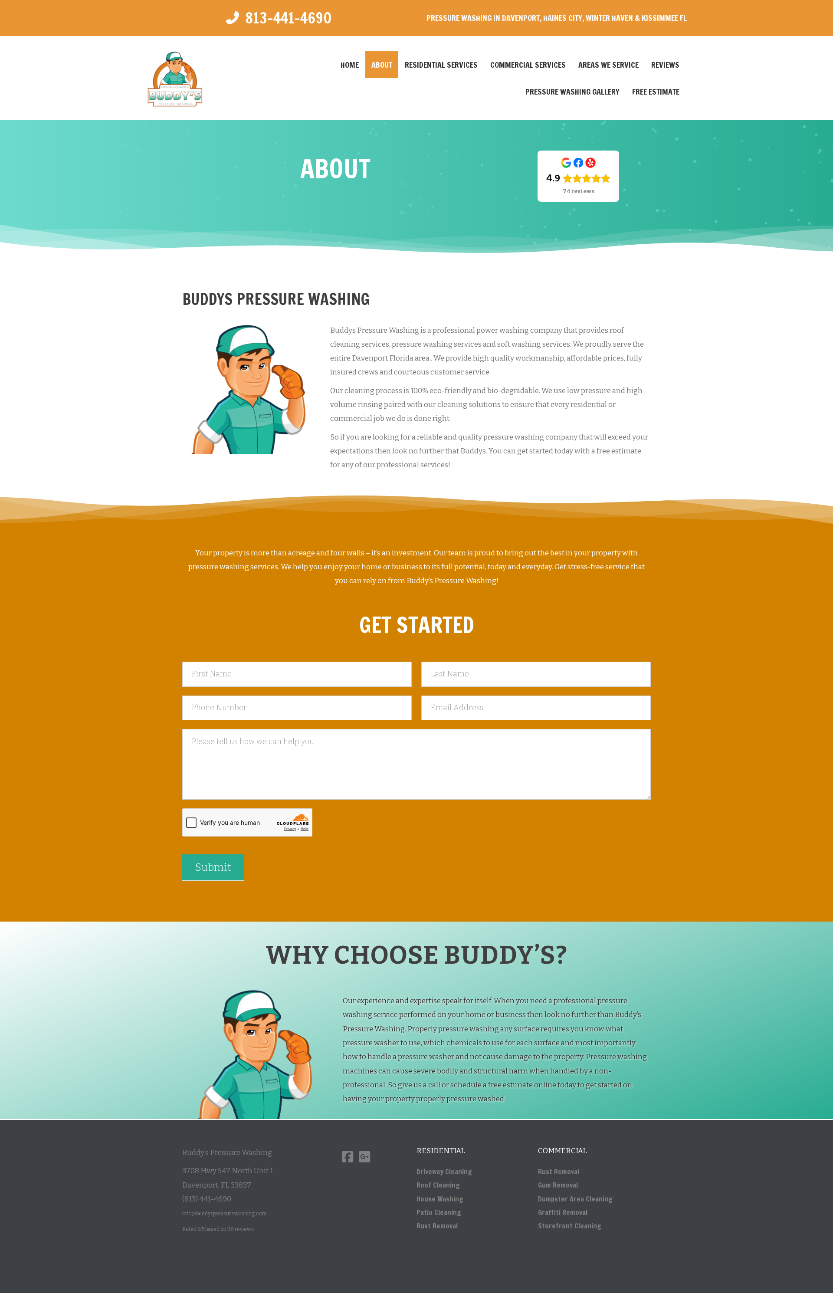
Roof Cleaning (438, 1185)
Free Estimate (655, 91)
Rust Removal (437, 1226)
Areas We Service (608, 64)
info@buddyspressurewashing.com (224, 1214)
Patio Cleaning (438, 1212)
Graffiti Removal (562, 1212)
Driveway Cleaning (444, 1171)
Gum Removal (558, 1185)
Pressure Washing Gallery (572, 91)
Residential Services (441, 64)
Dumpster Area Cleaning (575, 1199)
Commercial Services (528, 64)
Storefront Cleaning (569, 1226)
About (381, 64)
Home (350, 64)
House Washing (439, 1199)
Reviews (665, 64)
